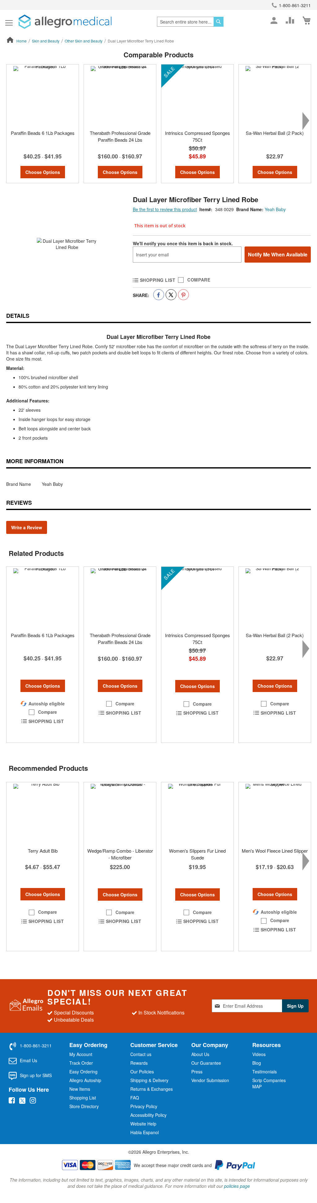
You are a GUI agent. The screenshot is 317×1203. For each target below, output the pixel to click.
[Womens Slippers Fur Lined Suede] (197, 813)
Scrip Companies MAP (269, 1083)
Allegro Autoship (85, 1080)
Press (196, 1071)
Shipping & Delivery (149, 1080)
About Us (200, 1054)
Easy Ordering (83, 1071)
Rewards (139, 1063)
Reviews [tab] (19, 503)
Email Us (28, 1060)
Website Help (143, 1124)
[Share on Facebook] (158, 294)
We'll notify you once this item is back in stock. (183, 243)
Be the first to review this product (165, 209)
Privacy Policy (143, 1106)
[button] (43, 712)
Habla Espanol (144, 1132)
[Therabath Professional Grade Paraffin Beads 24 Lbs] (120, 95)
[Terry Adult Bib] (43, 813)
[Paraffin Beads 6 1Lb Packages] (43, 95)
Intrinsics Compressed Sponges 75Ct (197, 136)
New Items (79, 1089)
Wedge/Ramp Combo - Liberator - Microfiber (120, 853)
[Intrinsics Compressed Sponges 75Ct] (197, 95)
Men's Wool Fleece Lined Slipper (275, 850)
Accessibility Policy (148, 1115)
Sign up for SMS (36, 1075)
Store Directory (84, 1106)
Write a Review (26, 527)
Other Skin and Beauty (83, 40)
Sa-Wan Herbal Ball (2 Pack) (275, 133)
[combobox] (190, 22)
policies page (237, 1186)
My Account (80, 1054)
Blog (256, 1063)
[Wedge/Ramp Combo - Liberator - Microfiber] (120, 813)
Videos (259, 1054)
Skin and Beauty (45, 40)
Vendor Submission (210, 1080)
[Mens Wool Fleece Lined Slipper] (275, 813)
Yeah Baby (275, 209)
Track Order (81, 1063)
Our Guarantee (206, 1063)
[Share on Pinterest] (183, 294)
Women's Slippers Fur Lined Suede (197, 853)
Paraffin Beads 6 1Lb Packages (43, 133)
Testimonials (264, 1071)
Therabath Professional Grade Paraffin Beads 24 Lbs (120, 136)
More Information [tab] (34, 461)
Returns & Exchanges (151, 1089)
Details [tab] (17, 316)
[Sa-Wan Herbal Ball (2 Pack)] (275, 95)
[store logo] (65, 22)
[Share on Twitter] (171, 294)
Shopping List (82, 1097)
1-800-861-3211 (295, 5)
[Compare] (290, 20)
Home (21, 40)
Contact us (140, 1054)
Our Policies (142, 1071)
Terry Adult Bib (43, 850)
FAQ (134, 1097)
